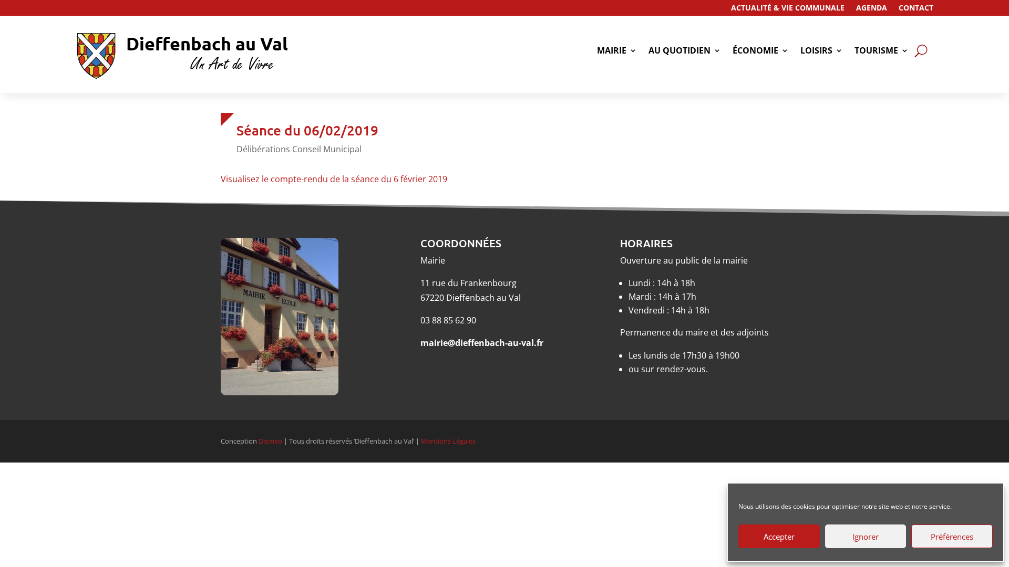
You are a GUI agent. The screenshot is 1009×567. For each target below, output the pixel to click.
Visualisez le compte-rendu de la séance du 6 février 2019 (334, 179)
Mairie (611, 51)
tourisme (876, 51)
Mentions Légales (448, 441)
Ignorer (865, 536)
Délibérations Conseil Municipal (299, 149)
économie (755, 51)
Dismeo (270, 441)
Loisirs (816, 51)
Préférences (952, 536)
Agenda (871, 8)
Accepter (779, 536)
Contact (916, 8)
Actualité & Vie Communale (788, 8)
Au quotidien (679, 51)
